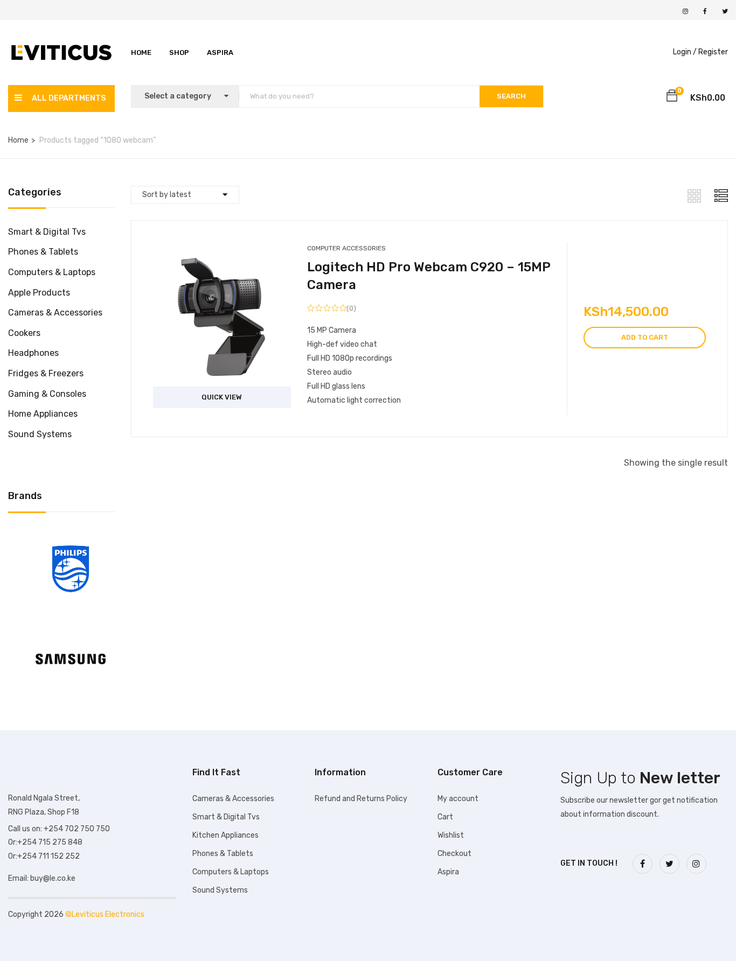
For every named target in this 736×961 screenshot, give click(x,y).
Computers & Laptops (51, 272)
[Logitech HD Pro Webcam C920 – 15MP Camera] (222, 256)
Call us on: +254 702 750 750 (59, 828)
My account (458, 798)
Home (141, 52)
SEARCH (511, 96)
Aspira (220, 52)
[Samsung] (71, 626)
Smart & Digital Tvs (47, 232)
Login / (685, 52)
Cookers (24, 333)
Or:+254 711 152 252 (44, 856)
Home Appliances (43, 414)
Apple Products (39, 292)
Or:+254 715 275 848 (45, 842)
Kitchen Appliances (225, 835)
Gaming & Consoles (47, 394)
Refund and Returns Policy (361, 798)
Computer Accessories (346, 248)
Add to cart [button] (644, 337)
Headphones (33, 353)
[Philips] (71, 536)
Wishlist (451, 835)
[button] (672, 97)
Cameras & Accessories (55, 312)
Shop (179, 52)
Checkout (454, 853)
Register (713, 52)
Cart (445, 817)
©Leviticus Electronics (104, 914)
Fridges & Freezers (46, 373)
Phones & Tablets (43, 252)
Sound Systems (40, 434)
